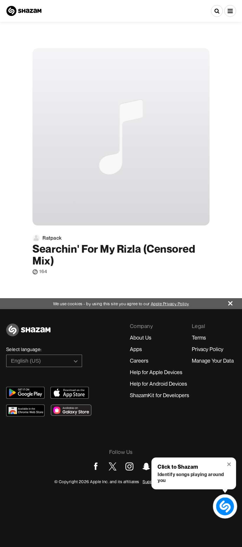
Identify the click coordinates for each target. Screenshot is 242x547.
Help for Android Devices (158, 383)
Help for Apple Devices (156, 372)
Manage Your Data (213, 360)
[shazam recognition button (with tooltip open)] (225, 506)
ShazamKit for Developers (159, 395)
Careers (139, 360)
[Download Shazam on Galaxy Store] (71, 410)
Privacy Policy (207, 349)
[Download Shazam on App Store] (69, 393)
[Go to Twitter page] (113, 466)
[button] (230, 11)
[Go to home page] (28, 333)
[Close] (235, 302)
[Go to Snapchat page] (146, 466)
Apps (136, 349)
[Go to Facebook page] (96, 466)
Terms (199, 337)
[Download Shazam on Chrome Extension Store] (25, 410)
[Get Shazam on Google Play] (25, 393)
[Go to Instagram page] (129, 466)
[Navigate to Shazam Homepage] (24, 11)
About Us (140, 337)
